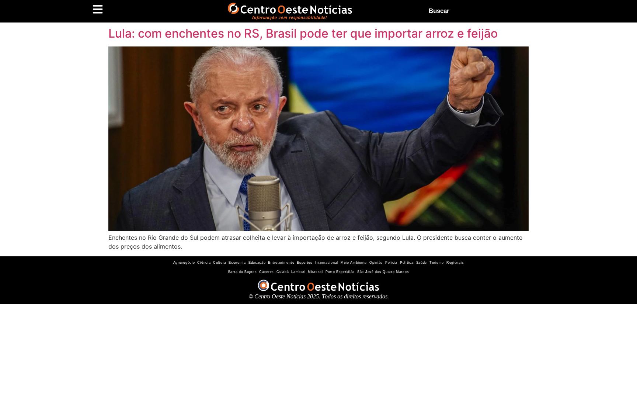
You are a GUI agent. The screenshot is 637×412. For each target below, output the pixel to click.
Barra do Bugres (242, 272)
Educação (257, 262)
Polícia (391, 262)
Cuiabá (282, 272)
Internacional (326, 262)
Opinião (376, 262)
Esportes (305, 262)
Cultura (219, 262)
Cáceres (266, 272)
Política (407, 262)
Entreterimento (281, 262)
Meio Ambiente (354, 262)
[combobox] (487, 11)
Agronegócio (184, 262)
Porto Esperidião (340, 272)
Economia (237, 262)
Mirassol (315, 272)
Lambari (298, 272)
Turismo (436, 262)
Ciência (203, 262)
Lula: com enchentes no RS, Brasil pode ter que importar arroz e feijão (303, 33)
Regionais (455, 262)
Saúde (421, 262)
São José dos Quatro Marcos (383, 272)
